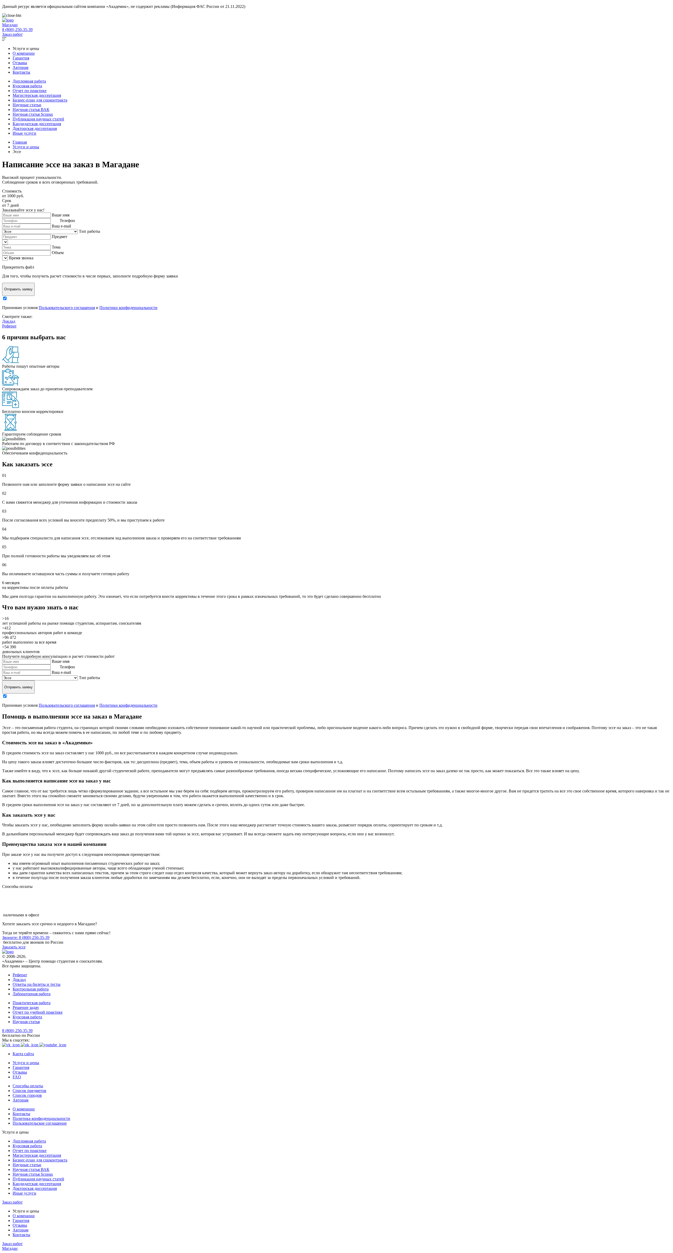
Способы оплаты (28, 1086)
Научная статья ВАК (31, 109)
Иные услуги (24, 133)
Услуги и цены (26, 1062)
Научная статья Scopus (33, 114)
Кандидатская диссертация (37, 124)
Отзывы (20, 62)
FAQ (17, 1077)
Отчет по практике (30, 90)
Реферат (9, 326)
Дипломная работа (29, 81)
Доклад (8, 321)
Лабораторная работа (31, 994)
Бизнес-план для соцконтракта (40, 100)
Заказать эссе (14, 947)
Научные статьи (27, 105)
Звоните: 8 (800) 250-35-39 (25, 937)
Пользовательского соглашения (67, 307)
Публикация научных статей (38, 119)
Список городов (27, 1095)
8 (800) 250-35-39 (17, 29)
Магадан (10, 25)
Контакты (21, 72)
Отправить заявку (18, 289)
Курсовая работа (27, 86)
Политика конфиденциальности (41, 1118)
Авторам (20, 67)
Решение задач (26, 1007)
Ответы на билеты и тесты (36, 984)
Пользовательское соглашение (40, 1123)
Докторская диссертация (35, 128)
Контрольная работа (31, 989)
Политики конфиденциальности (128, 307)
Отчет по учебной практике (38, 1012)
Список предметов (29, 1090)
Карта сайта (23, 1054)
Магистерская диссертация (37, 95)
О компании (24, 53)
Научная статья (26, 1021)
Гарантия (21, 58)
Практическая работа (31, 1003)
